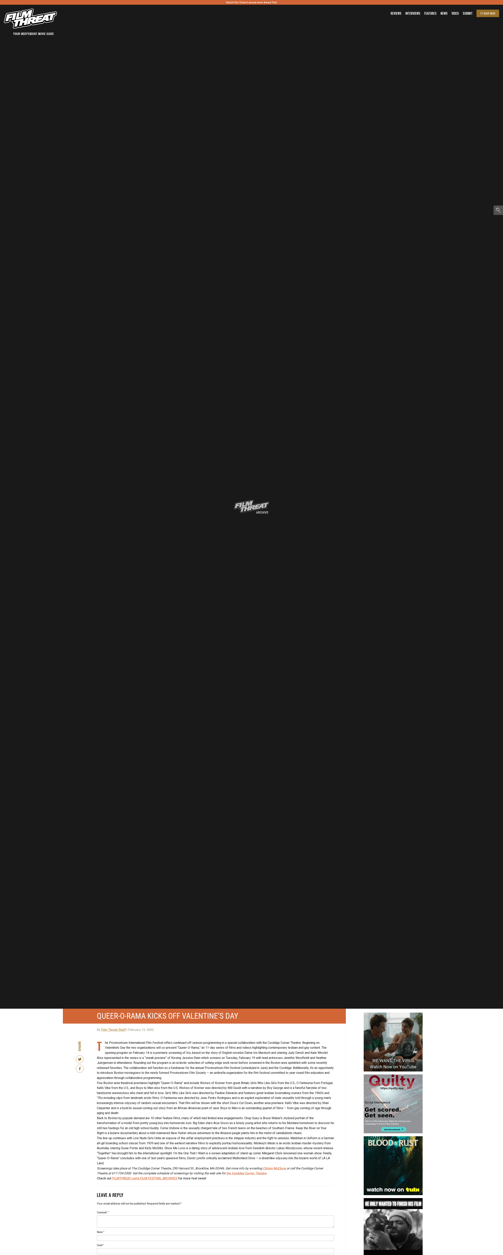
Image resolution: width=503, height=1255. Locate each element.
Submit (468, 13)
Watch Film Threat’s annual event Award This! (251, 2)
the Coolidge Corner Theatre (246, 1173)
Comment (103, 1212)
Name (100, 1232)
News (444, 13)
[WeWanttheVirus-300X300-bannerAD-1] (393, 1014)
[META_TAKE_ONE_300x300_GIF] (393, 1199)
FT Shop (487, 13)
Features (430, 13)
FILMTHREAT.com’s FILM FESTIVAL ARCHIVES (144, 1178)
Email (100, 1245)
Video (455, 13)
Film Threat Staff (113, 1030)
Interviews (412, 13)
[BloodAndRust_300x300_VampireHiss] (393, 1137)
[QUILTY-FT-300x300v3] (393, 1076)
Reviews (396, 13)
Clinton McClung (274, 1168)
